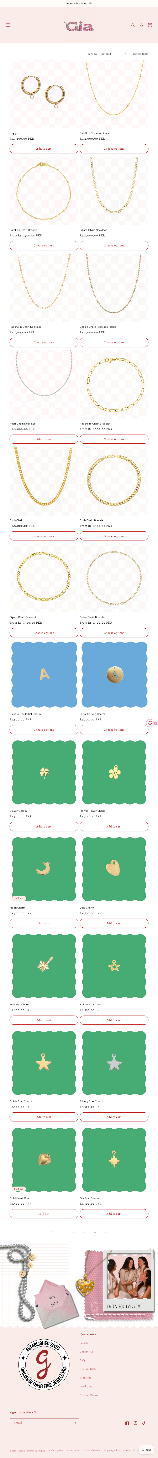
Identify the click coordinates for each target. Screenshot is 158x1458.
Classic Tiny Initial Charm (25, 714)
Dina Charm (87, 907)
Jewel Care (86, 1386)
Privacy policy (74, 1450)
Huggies (14, 133)
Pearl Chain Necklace (23, 423)
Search (84, 1343)
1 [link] (53, 1232)
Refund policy (56, 1450)
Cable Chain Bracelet (93, 617)
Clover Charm (18, 810)
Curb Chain (16, 520)
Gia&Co (21, 1450)
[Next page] (105, 1232)
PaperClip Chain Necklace (25, 326)
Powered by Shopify (35, 1450)
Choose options (114, 149)
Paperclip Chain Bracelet (95, 423)
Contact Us (87, 1351)
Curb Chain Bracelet (92, 520)
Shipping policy (112, 1450)
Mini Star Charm (20, 1004)
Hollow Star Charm (91, 1004)
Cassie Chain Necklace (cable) (98, 326)
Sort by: (92, 54)
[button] (8, 25)
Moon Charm (18, 907)
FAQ (82, 1360)
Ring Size (85, 1377)
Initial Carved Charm (92, 714)
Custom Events (89, 1395)
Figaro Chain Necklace (93, 230)
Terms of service (92, 1450)
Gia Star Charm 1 (90, 1198)
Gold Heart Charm (21, 1198)
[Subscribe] (74, 1422)
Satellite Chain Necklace (95, 133)
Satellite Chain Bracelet (24, 230)
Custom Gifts (88, 1369)
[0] (150, 723)
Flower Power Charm (93, 810)
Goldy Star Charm (21, 1101)
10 (94, 1232)
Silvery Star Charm (91, 1101)
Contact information (134, 1450)
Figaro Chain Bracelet (23, 617)
